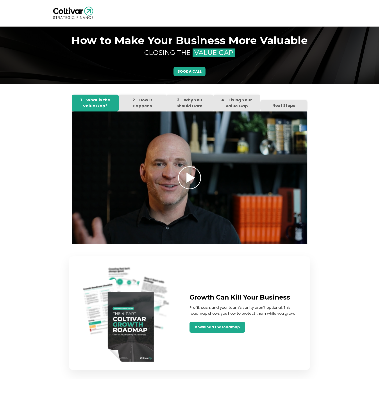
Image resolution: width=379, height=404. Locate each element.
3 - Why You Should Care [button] (190, 103)
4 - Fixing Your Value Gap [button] (236, 103)
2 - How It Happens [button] (142, 103)
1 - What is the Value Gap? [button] (95, 103)
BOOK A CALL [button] (189, 71)
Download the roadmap (217, 327)
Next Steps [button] (283, 105)
